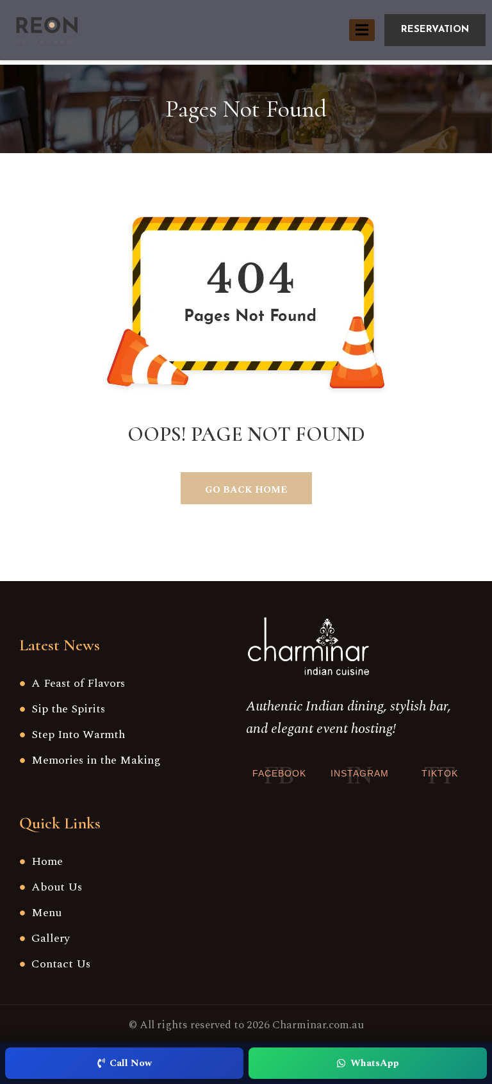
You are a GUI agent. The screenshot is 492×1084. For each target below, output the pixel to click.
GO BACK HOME (246, 489)
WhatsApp (374, 1063)
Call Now (131, 1063)
